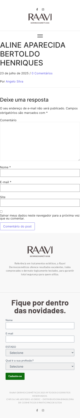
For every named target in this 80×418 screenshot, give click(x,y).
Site (2, 197)
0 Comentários (42, 73)
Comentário (8, 120)
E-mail (5, 182)
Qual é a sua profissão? (20, 360)
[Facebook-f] (37, 9)
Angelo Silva (14, 81)
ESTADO (11, 347)
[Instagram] (43, 9)
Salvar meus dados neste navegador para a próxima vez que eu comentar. (40, 217)
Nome (5, 167)
